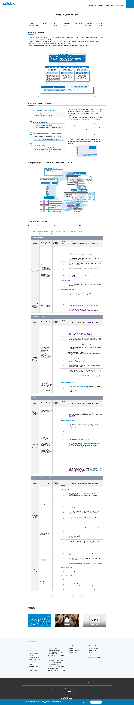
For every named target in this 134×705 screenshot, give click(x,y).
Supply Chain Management (94, 657)
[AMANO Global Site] (9, 4)
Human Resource (72, 652)
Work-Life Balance (72, 654)
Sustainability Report (32, 670)
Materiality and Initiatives (65, 596)
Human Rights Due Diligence (74, 650)
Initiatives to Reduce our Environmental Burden (56, 656)
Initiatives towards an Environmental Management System (56, 653)
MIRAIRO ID (80, 444)
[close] (132, 700)
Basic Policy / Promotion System (35, 653)
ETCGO (74, 435)
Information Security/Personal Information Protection (97, 655)
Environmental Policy (53, 648)
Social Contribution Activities (74, 662)
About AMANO (92, 5)
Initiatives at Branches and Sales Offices (57, 658)
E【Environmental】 (52, 645)
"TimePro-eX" (81, 390)
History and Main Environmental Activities (57, 670)
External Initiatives (78, 23)
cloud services (75, 456)
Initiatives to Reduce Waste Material (56, 660)
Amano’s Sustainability (67, 14)
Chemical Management (53, 668)
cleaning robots (80, 460)
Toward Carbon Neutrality (55, 24)
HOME (29, 636)
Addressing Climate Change (54, 650)
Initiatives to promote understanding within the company (37, 664)
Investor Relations (110, 5)
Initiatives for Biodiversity (54, 664)
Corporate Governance (93, 648)
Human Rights (71, 648)
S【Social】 (70, 645)
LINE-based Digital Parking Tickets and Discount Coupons (90, 446)
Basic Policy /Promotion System (33, 24)
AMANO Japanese (54, 688)
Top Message (31, 645)
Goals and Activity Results (100, 24)
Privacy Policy (74, 688)
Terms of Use (64, 688)
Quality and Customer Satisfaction (75, 660)
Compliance (91, 652)
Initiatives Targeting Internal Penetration (89, 24)
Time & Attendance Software (81, 386)
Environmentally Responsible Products (56, 666)
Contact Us (85, 682)
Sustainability (120, 5)
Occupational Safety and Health (75, 656)
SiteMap (82, 688)
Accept (96, 702)
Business (101, 5)
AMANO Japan (117, 2)
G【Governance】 (92, 645)
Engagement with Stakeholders (67, 24)
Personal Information (76, 702)
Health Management (73, 658)
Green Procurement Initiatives (55, 662)
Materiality (44, 23)
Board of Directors (93, 650)
